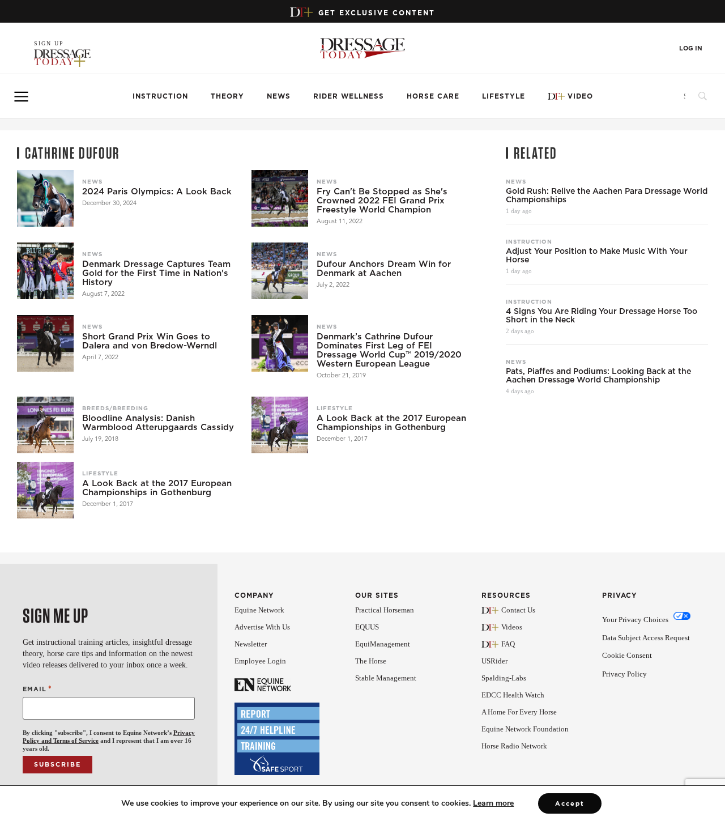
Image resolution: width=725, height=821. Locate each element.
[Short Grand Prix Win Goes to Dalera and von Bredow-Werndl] (45, 343)
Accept (570, 803)
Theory (227, 96)
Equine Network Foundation (525, 729)
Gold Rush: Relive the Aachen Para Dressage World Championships (606, 195)
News (279, 96)
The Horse (370, 661)
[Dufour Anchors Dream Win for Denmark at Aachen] (279, 271)
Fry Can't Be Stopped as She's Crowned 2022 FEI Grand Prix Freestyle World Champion (382, 200)
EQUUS (367, 627)
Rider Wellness (348, 96)
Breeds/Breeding (115, 408)
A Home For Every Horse (519, 712)
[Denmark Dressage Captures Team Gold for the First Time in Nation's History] (45, 271)
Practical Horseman (384, 610)
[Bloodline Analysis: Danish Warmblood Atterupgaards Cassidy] (45, 425)
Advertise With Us (262, 627)
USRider (494, 661)
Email (37, 688)
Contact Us (518, 610)
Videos (511, 627)
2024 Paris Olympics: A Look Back (157, 191)
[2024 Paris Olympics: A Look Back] (45, 198)
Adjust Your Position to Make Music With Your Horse (597, 255)
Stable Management (385, 678)
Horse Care (433, 96)
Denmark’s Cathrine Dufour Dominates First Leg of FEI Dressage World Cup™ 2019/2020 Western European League (389, 350)
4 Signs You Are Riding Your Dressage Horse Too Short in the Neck (601, 315)
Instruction (160, 96)
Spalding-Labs (503, 678)
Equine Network (259, 610)
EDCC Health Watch (512, 695)
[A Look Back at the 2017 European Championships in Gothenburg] (279, 425)
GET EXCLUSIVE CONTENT (376, 12)
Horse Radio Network (514, 746)
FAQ (508, 644)
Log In (690, 48)
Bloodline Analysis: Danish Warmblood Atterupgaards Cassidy (158, 423)
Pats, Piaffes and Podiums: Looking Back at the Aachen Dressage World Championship (598, 375)
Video (580, 96)
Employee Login (260, 661)
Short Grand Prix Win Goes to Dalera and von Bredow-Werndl (149, 341)
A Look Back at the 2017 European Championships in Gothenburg (391, 423)
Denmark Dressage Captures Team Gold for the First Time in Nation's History (156, 273)
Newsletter (250, 644)
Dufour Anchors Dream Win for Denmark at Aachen (384, 269)
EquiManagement (382, 644)
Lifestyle (503, 96)
